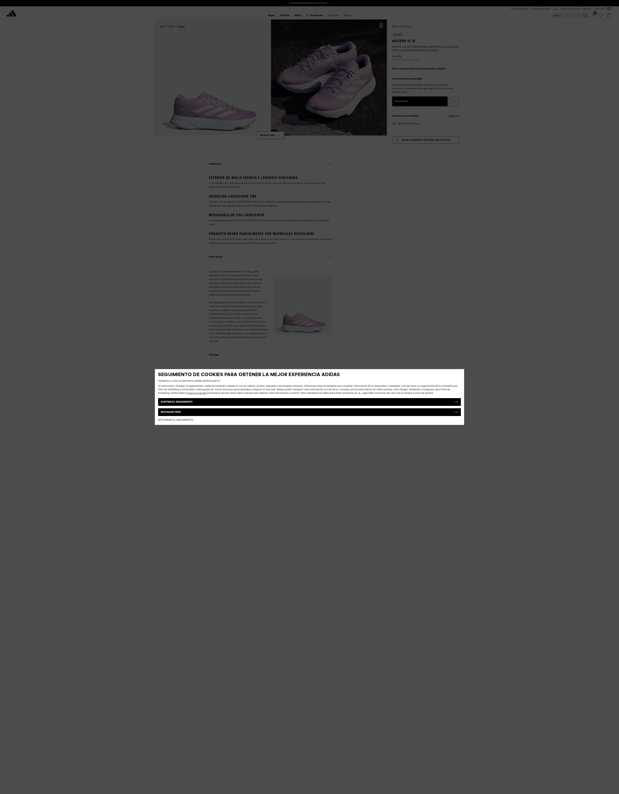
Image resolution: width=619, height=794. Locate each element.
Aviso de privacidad (196, 393)
